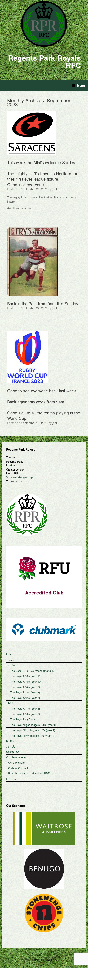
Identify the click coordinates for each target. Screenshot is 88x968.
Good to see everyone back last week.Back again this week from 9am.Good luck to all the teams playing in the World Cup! (43, 404)
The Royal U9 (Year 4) (23, 719)
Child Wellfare (16, 762)
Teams (10, 660)
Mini (10, 703)
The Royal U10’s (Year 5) (25, 714)
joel (54, 189)
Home (9, 654)
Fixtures (11, 779)
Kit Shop (11, 741)
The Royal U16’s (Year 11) (25, 676)
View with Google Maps (20, 477)
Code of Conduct (18, 768)
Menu (81, 85)
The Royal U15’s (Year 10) (25, 681)
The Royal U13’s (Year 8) (25, 692)
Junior (11, 665)
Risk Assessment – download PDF (29, 773)
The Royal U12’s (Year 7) (25, 698)
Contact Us (12, 752)
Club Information (16, 757)
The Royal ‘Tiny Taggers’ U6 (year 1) (32, 736)
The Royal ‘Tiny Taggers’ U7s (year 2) (32, 730)
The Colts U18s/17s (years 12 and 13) (32, 671)
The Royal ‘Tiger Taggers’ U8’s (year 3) (33, 725)
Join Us (10, 746)
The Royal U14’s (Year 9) (25, 687)
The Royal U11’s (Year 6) (25, 708)
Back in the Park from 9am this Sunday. (43, 303)
